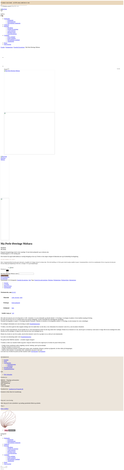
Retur (5, 361)
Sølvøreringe (72, 280)
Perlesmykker (64, 280)
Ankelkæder (10, 41)
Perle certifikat (4, 408)
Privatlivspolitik (8, 367)
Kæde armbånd (11, 38)
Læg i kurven (4, 275)
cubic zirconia (15, 297)
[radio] (11, 267)
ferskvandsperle (16, 302)
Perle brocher (7, 44)
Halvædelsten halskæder (13, 23)
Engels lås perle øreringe (40, 280)
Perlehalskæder (11, 21)
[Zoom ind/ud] (6, 467)
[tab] (63, 283)
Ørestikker (10, 28)
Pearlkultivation (11, 364)
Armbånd (6, 35)
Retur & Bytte (8, 286)
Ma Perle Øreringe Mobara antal (9, 273)
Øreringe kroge (11, 32)
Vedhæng (6, 24)
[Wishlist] (62, 11)
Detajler (6, 283)
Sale (30, 280)
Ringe (5, 43)
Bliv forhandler (8, 374)
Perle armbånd (11, 37)
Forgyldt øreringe (12, 34)
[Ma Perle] (4, 9)
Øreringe (6, 26)
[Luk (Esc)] (1, 467)
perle (21, 297)
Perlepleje (42, 351)
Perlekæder (10, 20)
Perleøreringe (9, 47)
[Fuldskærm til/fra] (4, 467)
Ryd (7, 272)
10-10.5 (14, 292)
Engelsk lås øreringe (12, 29)
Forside (3, 47)
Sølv (13, 308)
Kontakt (6, 360)
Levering (6, 284)
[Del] (3, 467)
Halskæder (7, 18)
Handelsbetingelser (35, 324)
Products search (7, 6)
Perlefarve (3, 269)
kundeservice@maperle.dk (16, 389)
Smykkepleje (7, 287)
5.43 (13, 313)
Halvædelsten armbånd (13, 40)
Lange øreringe (11, 31)
